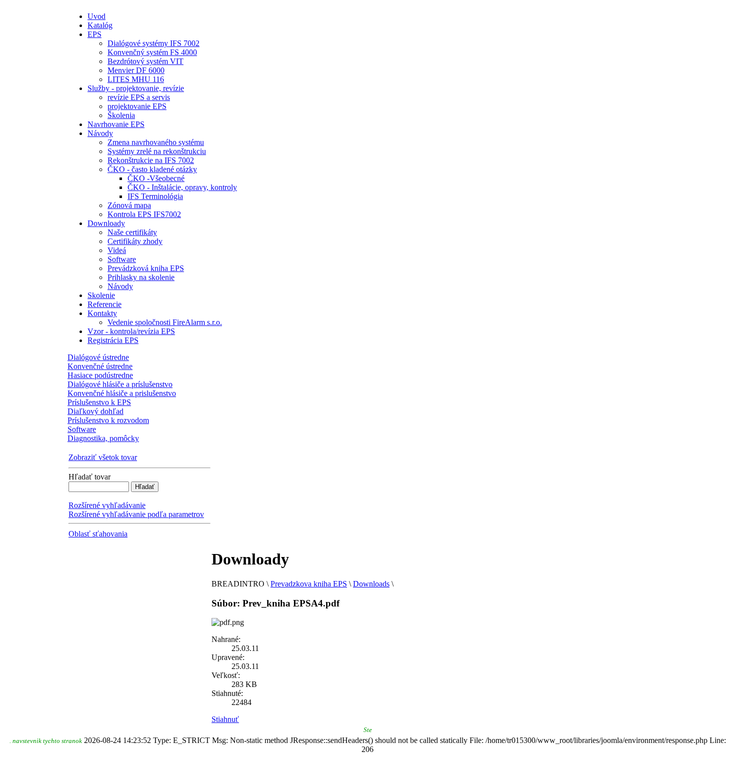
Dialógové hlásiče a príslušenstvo (120, 384)
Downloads (371, 584)
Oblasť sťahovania (98, 534)
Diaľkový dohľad (96, 411)
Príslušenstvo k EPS (99, 402)
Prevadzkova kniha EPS (308, 584)
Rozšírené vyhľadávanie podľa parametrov (136, 514)
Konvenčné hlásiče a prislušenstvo (122, 393)
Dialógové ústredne (98, 357)
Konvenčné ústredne (100, 366)
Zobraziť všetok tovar (102, 457)
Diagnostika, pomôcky (103, 438)
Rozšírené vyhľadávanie (107, 505)
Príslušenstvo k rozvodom (108, 420)
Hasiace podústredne (100, 375)
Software (82, 429)
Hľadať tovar (89, 476)
